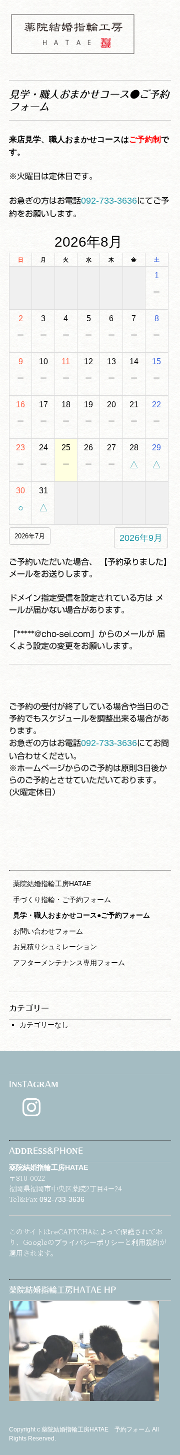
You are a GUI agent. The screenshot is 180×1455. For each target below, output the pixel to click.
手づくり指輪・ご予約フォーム (62, 900)
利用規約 (146, 1242)
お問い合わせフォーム (48, 931)
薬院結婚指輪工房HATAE (52, 884)
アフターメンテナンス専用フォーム (69, 963)
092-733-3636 (109, 201)
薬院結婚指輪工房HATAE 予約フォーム (97, 1429)
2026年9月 (141, 538)
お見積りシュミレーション (55, 947)
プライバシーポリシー (89, 1242)
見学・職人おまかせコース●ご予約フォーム (81, 915)
